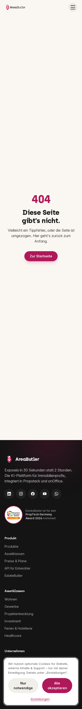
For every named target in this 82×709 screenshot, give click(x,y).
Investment (13, 621)
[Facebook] (32, 493)
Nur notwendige (23, 685)
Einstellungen (40, 699)
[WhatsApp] (56, 493)
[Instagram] (21, 493)
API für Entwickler (18, 568)
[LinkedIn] (9, 493)
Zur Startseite (41, 256)
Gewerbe (12, 606)
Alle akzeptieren (57, 685)
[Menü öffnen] (72, 7)
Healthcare (13, 636)
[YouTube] (44, 493)
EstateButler (14, 575)
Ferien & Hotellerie (18, 628)
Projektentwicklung (19, 614)
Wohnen (11, 599)
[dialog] (41, 682)
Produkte (11, 546)
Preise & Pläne (16, 561)
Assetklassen (14, 554)
